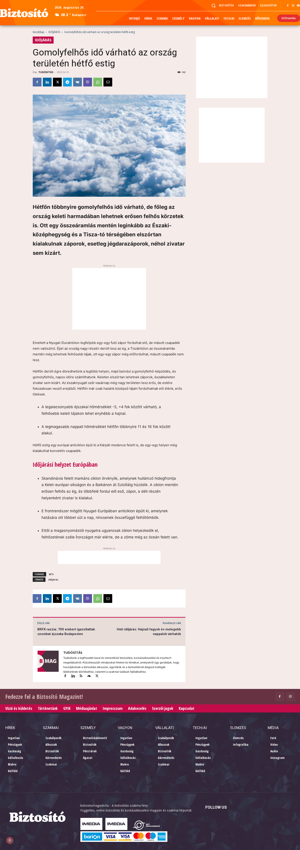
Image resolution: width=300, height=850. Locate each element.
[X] (57, 82)
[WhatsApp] (97, 82)
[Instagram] (293, 5)
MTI (51, 574)
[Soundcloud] (91, 676)
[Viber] (87, 82)
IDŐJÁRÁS (54, 32)
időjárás (53, 579)
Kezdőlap (38, 32)
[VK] (77, 82)
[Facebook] (287, 5)
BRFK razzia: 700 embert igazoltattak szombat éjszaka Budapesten (66, 631)
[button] (213, 5)
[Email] (107, 82)
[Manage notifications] (9, 840)
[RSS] (83, 676)
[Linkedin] (47, 82)
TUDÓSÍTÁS (45, 72)
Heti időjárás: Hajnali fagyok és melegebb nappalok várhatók (149, 631)
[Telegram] (67, 82)
